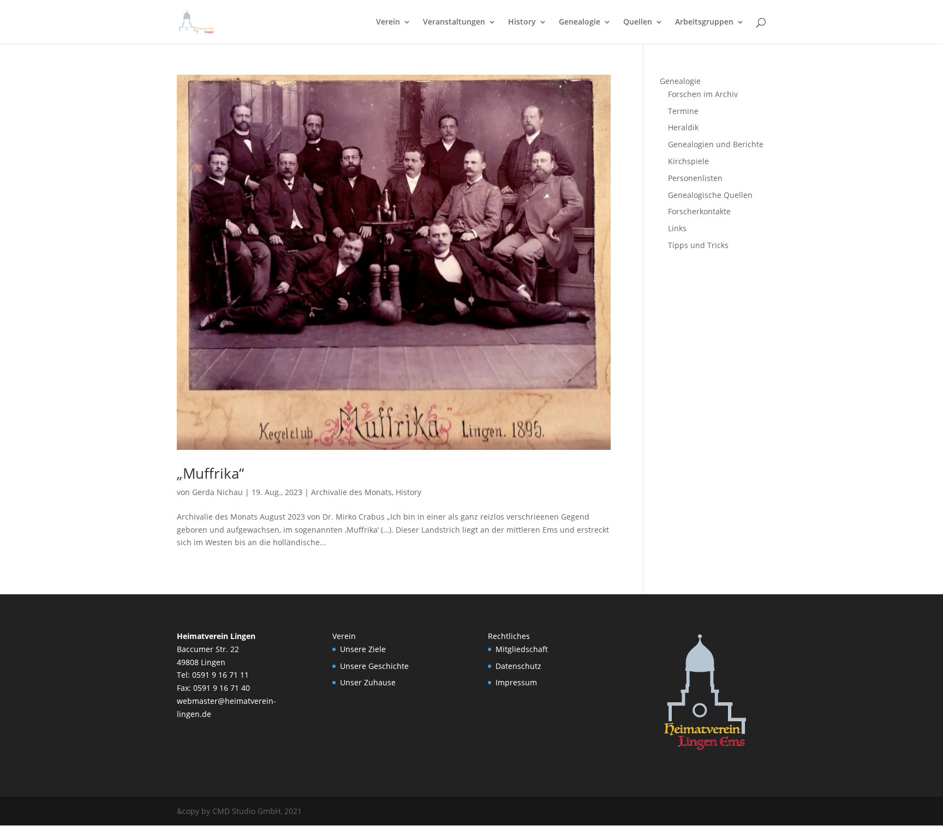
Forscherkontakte (699, 211)
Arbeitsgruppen (704, 22)
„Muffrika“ (210, 473)
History (522, 22)
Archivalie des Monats (351, 492)
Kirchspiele (688, 161)
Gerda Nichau (217, 492)
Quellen (637, 22)
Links (677, 228)
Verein (388, 22)
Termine (683, 111)
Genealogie (579, 22)
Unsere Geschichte (374, 666)
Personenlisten (695, 178)
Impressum (516, 682)
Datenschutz (518, 666)
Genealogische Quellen (710, 195)
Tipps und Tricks (698, 245)
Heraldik (683, 127)
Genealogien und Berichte (715, 144)
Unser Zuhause (368, 682)
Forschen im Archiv (703, 94)
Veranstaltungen (454, 22)
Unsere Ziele (363, 649)
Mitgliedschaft (522, 649)
